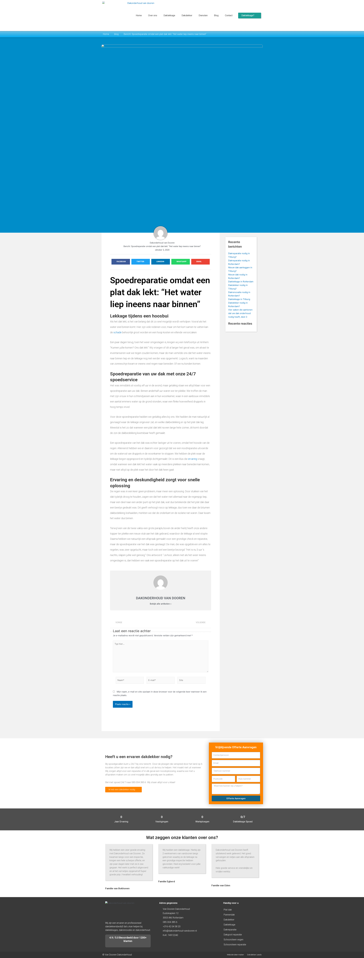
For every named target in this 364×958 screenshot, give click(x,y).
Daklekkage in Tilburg (239, 299)
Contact (228, 15)
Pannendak (229, 914)
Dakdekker (187, 15)
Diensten (203, 15)
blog (116, 34)
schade (117, 332)
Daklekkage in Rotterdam (240, 281)
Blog (216, 15)
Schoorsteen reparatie (235, 944)
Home (139, 15)
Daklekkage (169, 15)
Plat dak (228, 909)
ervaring (192, 458)
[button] (120, 262)
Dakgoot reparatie (233, 934)
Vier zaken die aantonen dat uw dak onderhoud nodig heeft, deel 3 (240, 313)
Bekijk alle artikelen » (160, 604)
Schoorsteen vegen (233, 939)
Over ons (152, 15)
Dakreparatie (230, 929)
